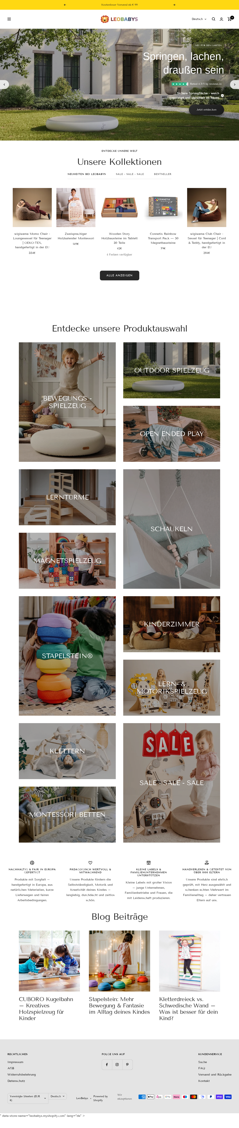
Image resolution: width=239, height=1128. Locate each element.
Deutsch (197, 19)
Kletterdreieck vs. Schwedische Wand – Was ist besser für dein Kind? (188, 1009)
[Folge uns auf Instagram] (117, 1064)
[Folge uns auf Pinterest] (127, 1064)
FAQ (201, 1068)
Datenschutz (16, 1081)
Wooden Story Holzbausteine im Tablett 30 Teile (119, 238)
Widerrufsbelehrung (21, 1074)
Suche (202, 1062)
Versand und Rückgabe (215, 1074)
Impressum (15, 1062)
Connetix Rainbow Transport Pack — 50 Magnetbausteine (163, 238)
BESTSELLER (162, 174)
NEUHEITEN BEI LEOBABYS (87, 174)
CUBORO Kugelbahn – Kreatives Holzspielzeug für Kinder (46, 1009)
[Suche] (213, 19)
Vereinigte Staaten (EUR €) (25, 1098)
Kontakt (204, 1081)
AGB (10, 1068)
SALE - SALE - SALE (130, 174)
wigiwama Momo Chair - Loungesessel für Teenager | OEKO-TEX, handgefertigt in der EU (32, 240)
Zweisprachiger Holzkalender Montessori (76, 236)
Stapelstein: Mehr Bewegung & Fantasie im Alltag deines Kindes (119, 1005)
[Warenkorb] (230, 19)
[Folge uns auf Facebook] (107, 1064)
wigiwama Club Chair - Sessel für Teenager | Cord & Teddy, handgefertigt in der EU (207, 240)
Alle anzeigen (119, 275)
